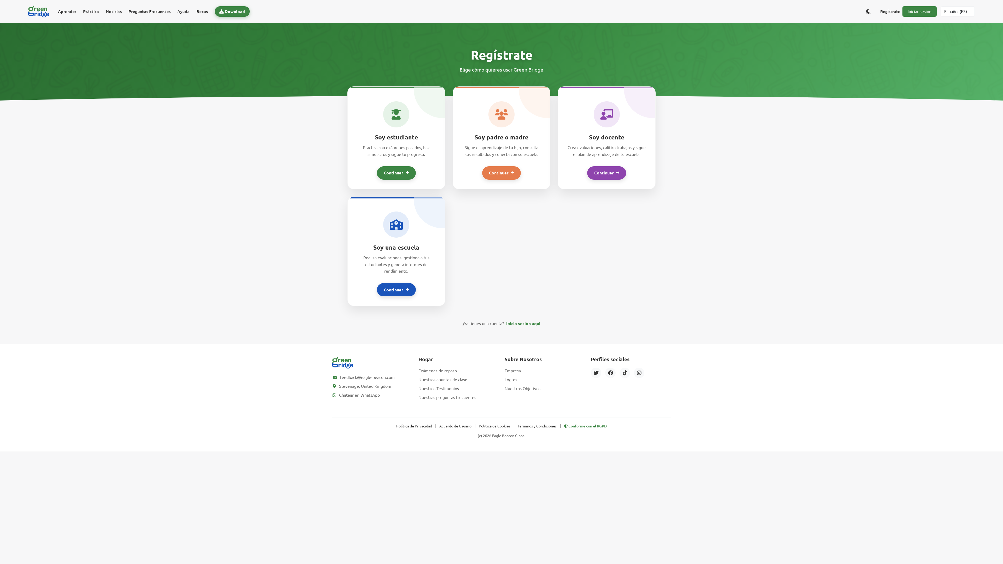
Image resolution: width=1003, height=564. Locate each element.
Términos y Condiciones (537, 426)
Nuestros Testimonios (438, 388)
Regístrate (890, 11)
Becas (202, 11)
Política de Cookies (494, 426)
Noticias (114, 11)
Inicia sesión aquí (523, 323)
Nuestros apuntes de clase (442, 379)
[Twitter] (596, 373)
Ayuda (183, 11)
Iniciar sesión (919, 11)
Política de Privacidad (414, 426)
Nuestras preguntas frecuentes (447, 397)
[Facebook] (610, 373)
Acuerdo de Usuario (455, 426)
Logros (511, 379)
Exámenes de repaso (437, 370)
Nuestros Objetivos (522, 388)
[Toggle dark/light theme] (868, 11)
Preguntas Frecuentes (150, 11)
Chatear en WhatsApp (359, 395)
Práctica (91, 11)
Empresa (513, 370)
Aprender (67, 11)
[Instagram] (639, 373)
